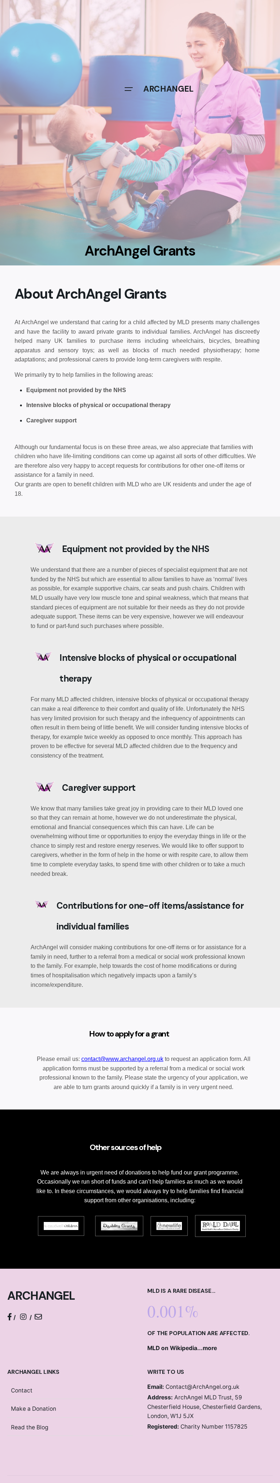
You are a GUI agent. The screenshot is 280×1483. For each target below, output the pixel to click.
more (210, 1348)
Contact (21, 1390)
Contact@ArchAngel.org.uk (193, 1386)
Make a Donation (33, 1408)
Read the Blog (29, 1427)
